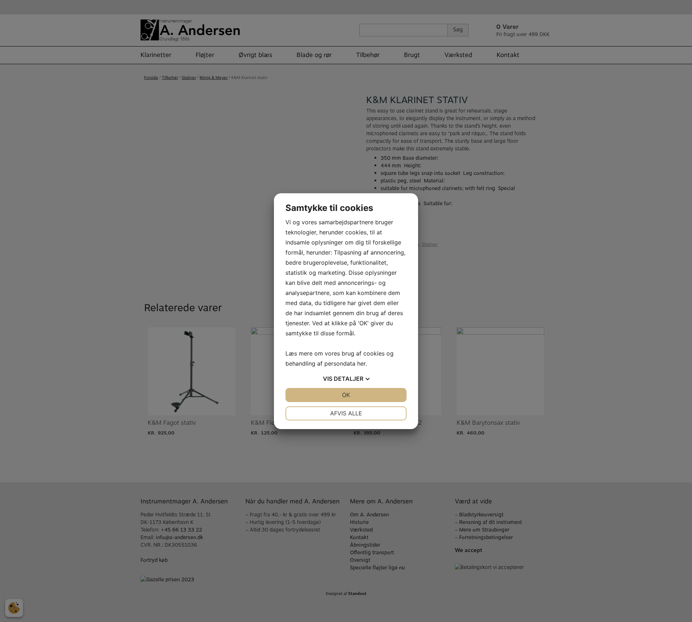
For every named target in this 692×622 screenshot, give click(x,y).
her (361, 363)
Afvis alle (346, 413)
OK (346, 394)
